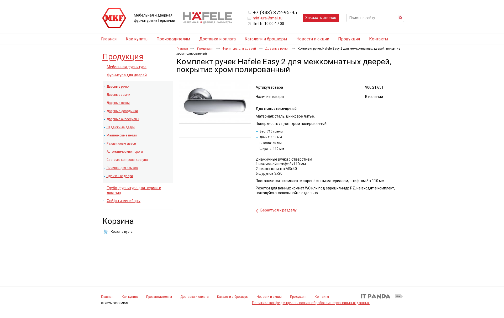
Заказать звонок (320, 17)
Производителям (159, 297)
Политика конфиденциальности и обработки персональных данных (311, 303)
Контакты (322, 297)
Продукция (349, 38)
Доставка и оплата (194, 297)
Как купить (130, 297)
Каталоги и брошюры (232, 297)
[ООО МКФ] (114, 18)
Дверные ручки (277, 48)
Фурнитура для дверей (239, 48)
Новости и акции (269, 297)
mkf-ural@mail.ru (267, 18)
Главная (182, 48)
